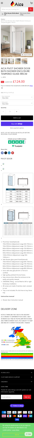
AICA (4, 77)
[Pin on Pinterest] (12, 153)
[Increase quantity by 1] (16, 111)
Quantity (3, 107)
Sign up (27, 397)
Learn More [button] (15, 430)
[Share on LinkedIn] (9, 153)
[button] (4, 61)
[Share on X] (5, 153)
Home (3, 19)
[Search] (30, 9)
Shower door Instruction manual (13, 300)
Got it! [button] (17, 434)
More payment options (17, 128)
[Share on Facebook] (2, 153)
